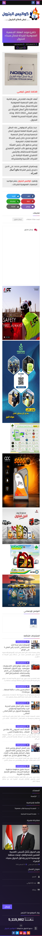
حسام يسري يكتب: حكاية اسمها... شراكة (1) (16, 691)
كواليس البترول (10, 928)
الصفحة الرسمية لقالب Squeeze (25, 808)
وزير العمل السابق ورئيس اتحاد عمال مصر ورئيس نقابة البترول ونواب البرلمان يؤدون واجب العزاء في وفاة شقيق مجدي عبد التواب (16, 751)
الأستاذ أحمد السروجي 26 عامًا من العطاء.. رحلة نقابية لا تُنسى (16, 731)
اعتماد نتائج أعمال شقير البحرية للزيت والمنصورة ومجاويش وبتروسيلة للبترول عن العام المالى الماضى (16, 709)
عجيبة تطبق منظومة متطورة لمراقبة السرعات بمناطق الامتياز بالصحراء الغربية (17, 772)
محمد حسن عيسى (33, 864)
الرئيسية (34, 796)
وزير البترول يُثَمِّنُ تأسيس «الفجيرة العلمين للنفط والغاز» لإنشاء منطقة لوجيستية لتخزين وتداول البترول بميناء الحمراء (23, 856)
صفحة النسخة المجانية (28, 813)
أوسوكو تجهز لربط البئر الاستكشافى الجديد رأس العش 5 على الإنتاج (17, 647)
